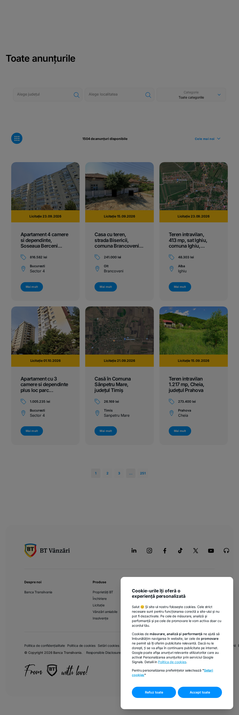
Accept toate (200, 692)
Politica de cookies (172, 662)
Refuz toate (154, 692)
